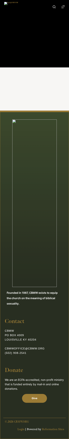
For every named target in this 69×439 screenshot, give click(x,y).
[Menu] (63, 6)
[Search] (54, 6)
